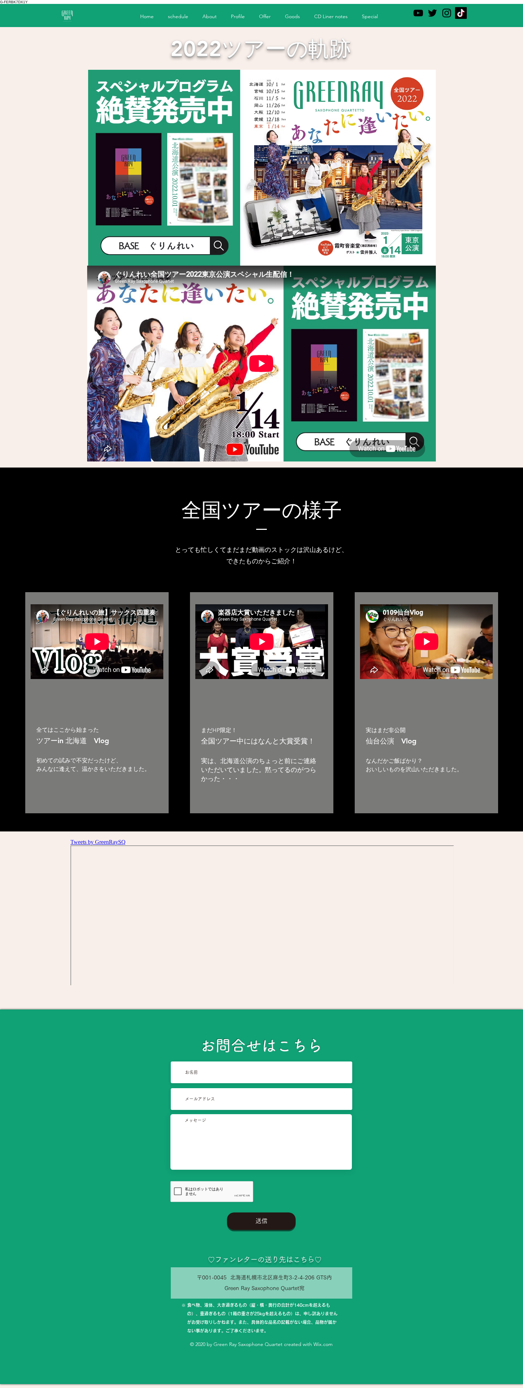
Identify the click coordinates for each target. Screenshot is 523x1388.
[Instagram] (447, 13)
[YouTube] (418, 13)
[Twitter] (432, 13)
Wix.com (323, 1344)
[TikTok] (461, 13)
